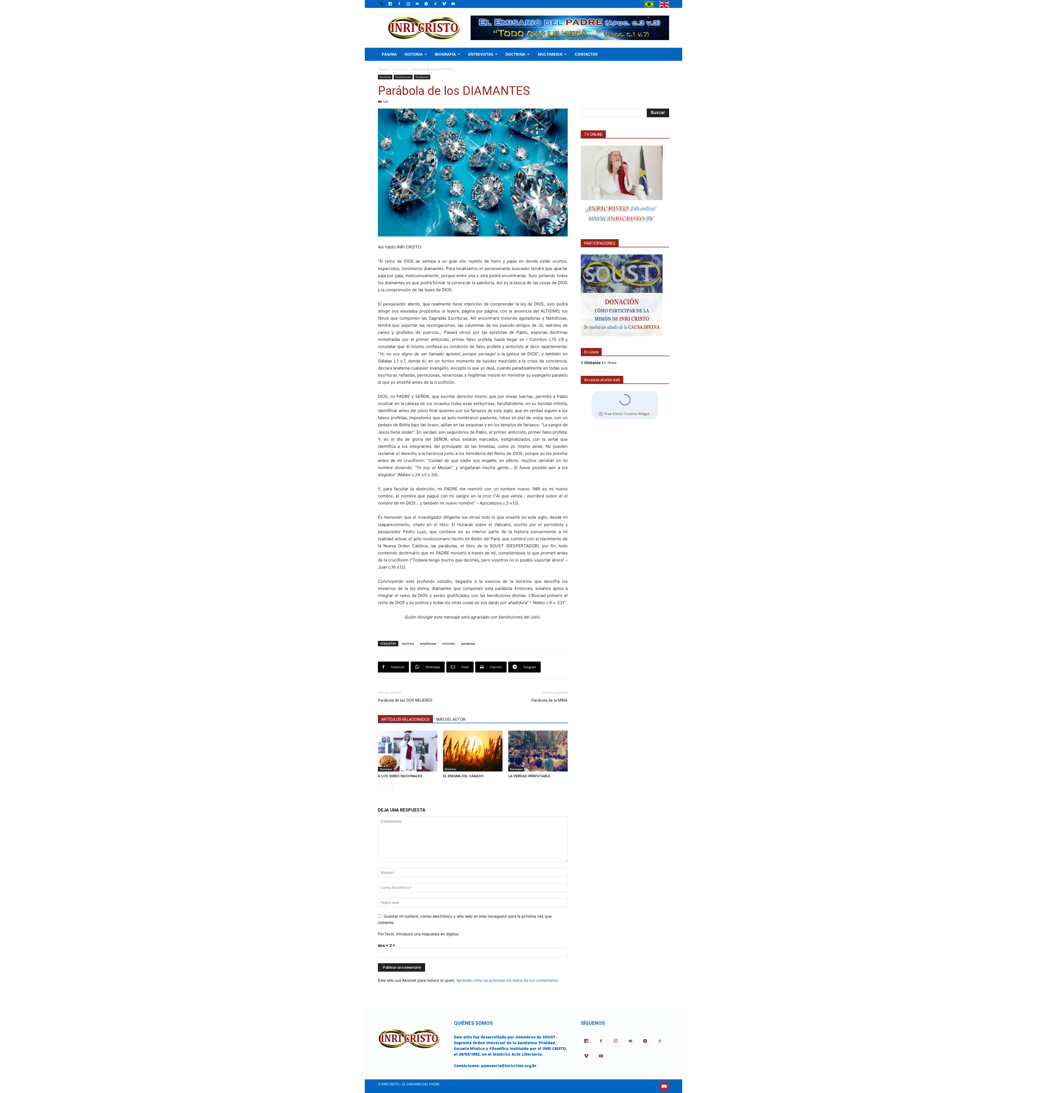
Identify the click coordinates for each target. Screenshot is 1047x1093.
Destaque (386, 769)
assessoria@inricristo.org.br (509, 1065)
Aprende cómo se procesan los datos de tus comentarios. (507, 980)
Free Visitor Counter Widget (626, 414)
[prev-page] (381, 786)
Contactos (586, 54)
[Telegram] (426, 4)
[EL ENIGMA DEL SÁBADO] (473, 751)
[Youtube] (453, 4)
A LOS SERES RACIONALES (400, 776)
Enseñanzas (403, 77)
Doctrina (515, 54)
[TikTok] (435, 4)
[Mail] (417, 4)
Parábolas (422, 77)
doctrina (408, 643)
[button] (382, 4)
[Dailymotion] (390, 4)
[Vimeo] (444, 4)
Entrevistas (480, 54)
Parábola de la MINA (549, 700)
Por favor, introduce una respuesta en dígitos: (418, 934)
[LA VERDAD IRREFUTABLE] (538, 751)
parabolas (468, 643)
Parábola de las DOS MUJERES (405, 700)
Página (389, 54)
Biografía (445, 54)
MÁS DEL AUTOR (450, 719)
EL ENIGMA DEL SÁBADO (463, 776)
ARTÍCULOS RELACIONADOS (405, 719)
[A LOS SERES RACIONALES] (407, 751)
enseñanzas (428, 643)
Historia (413, 54)
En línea (598, 362)
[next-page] (390, 786)
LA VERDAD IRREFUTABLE (529, 776)
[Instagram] (408, 4)
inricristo (448, 643)
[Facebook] (399, 4)
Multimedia (550, 54)
